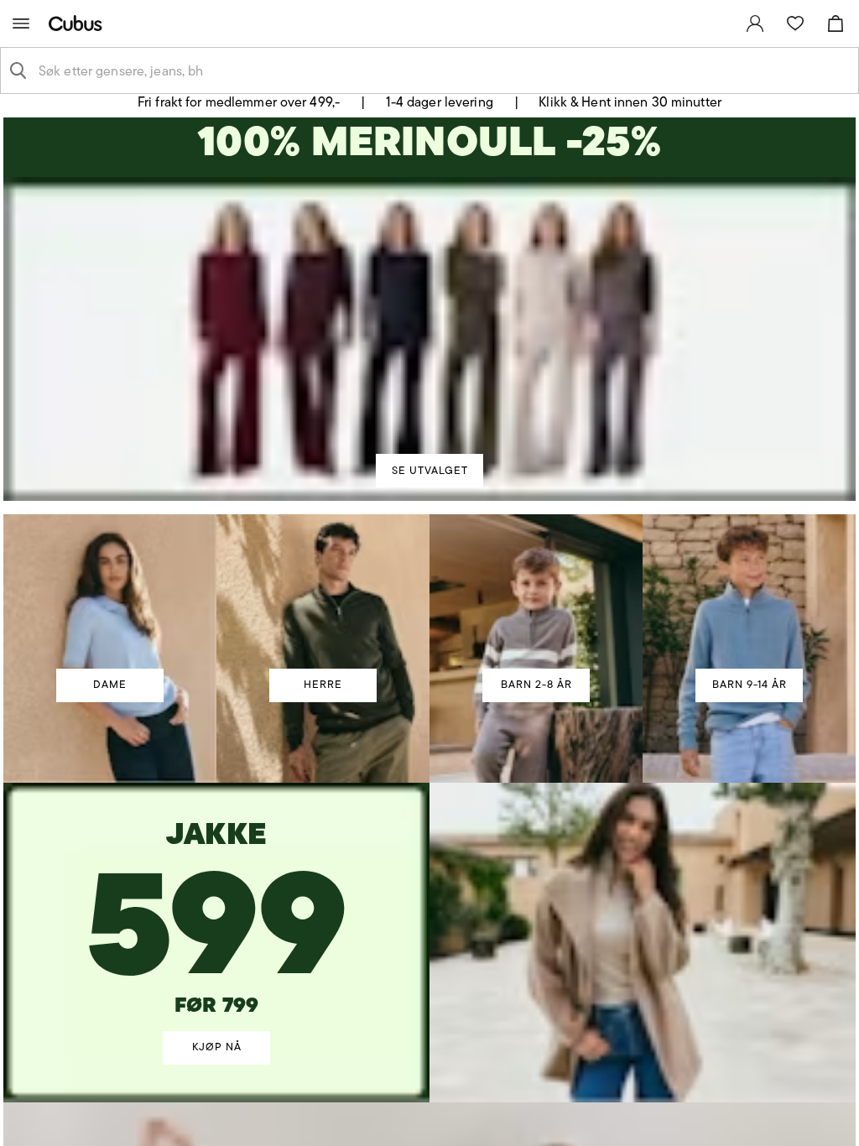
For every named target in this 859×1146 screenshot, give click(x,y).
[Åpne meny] (21, 23)
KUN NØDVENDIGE (189, 708)
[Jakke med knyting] (216, 903)
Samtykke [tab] (182, 425)
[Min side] (755, 23)
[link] (755, 23)
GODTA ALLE (670, 708)
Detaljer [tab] (429, 425)
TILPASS (421, 708)
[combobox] (442, 70)
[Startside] (79, 23)
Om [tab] (676, 425)
